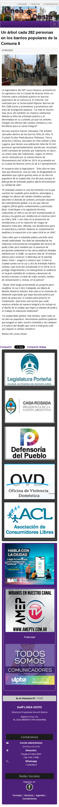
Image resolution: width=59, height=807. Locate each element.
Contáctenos (29, 798)
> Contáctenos (50, 4)
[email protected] (31, 746)
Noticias (28, 795)
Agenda (40, 795)
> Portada (22, 4)
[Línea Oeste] (29, 13)
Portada (17, 795)
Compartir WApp (36, 346)
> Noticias (34, 4)
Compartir (6, 346)
